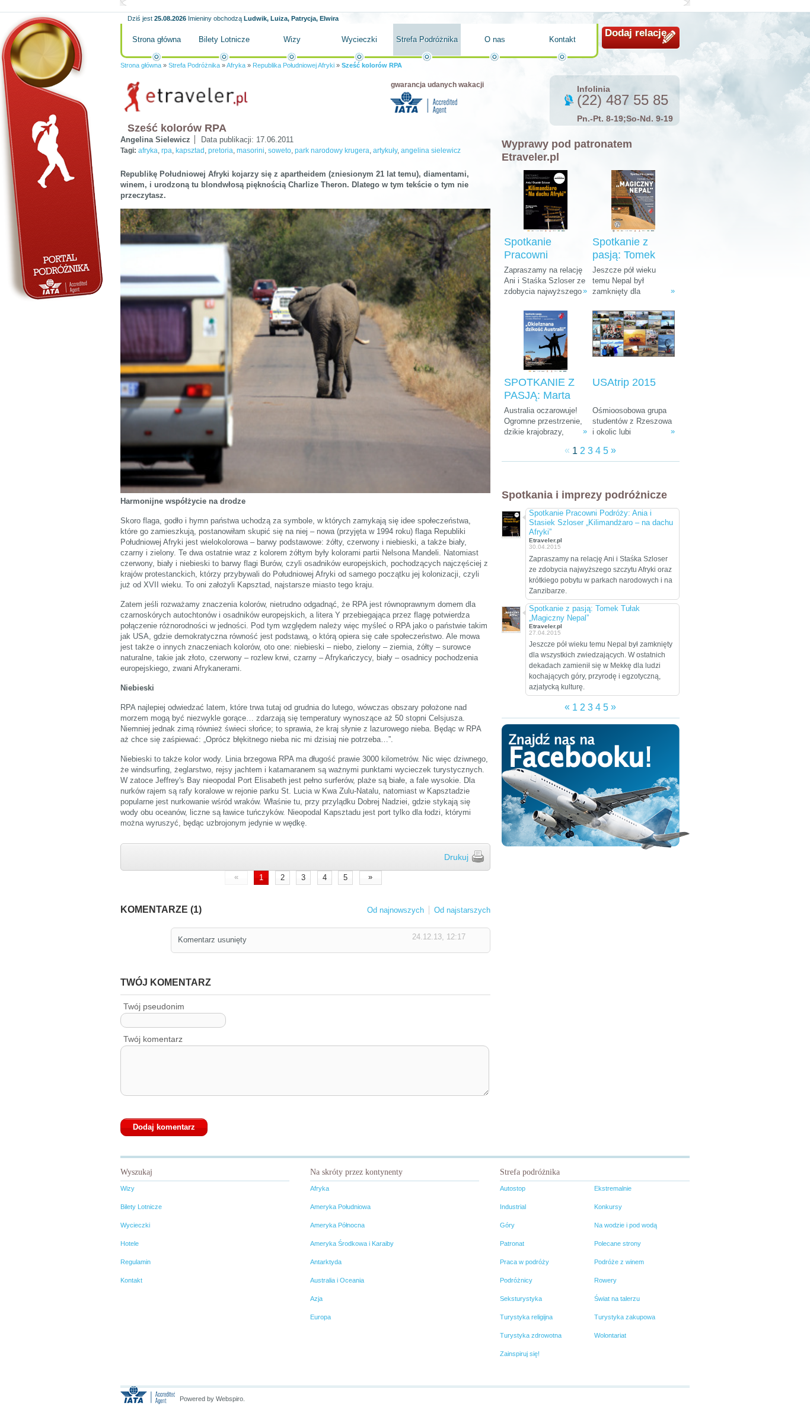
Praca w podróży (524, 1261)
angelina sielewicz (431, 150)
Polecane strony (617, 1243)
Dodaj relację (636, 33)
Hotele (129, 1243)
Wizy (292, 39)
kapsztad (190, 150)
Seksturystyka (521, 1298)
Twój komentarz (153, 1039)
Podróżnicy (516, 1280)
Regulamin (135, 1261)
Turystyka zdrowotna (531, 1335)
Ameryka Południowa (340, 1206)
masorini (250, 150)
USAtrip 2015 (624, 382)
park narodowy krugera (332, 150)
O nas (494, 39)
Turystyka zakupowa (624, 1317)
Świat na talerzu (617, 1298)
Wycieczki (359, 39)
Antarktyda (326, 1261)
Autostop (512, 1188)
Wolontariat (610, 1335)
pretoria (220, 150)
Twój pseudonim (153, 1006)
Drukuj (456, 857)
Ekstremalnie (613, 1188)
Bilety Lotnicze (224, 39)
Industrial (513, 1206)
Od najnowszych (395, 910)
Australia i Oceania (337, 1280)
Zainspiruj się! (520, 1353)
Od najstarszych (462, 910)
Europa (320, 1317)
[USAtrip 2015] (633, 341)
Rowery (605, 1280)
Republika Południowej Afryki (293, 65)
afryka (148, 150)
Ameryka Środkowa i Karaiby (352, 1243)
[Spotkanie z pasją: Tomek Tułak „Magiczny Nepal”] (633, 201)
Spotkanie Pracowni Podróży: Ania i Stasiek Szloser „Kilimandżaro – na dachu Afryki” (601, 522)
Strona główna (156, 39)
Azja (316, 1298)
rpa (166, 150)
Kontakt (562, 39)
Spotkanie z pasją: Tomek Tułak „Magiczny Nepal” (584, 613)
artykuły (385, 150)
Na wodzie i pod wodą (625, 1225)
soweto (279, 150)
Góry (507, 1225)
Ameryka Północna (337, 1225)
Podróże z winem (619, 1261)
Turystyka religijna (526, 1317)
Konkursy (608, 1206)
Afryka (236, 65)
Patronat (512, 1243)
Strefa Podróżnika (427, 39)
